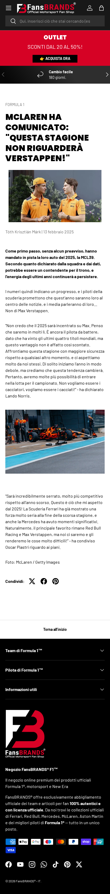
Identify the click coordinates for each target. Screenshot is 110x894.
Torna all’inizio (55, 629)
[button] (101, 8)
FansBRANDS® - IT (28, 881)
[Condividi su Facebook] (44, 581)
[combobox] (55, 20)
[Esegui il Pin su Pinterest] (55, 581)
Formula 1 (14, 104)
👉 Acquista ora (55, 58)
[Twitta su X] (32, 581)
